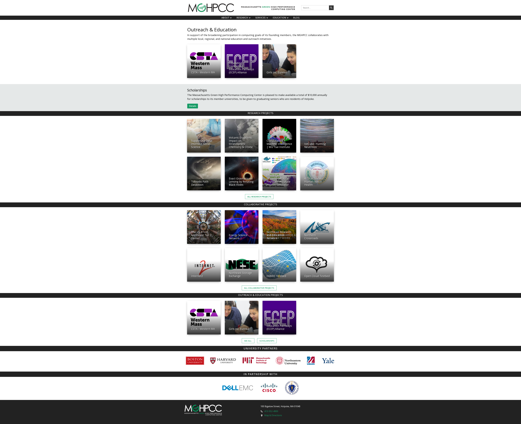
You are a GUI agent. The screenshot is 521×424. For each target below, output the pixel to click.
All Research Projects (259, 196)
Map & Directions (273, 415)
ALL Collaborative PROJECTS (259, 288)
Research (242, 17)
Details (192, 105)
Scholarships (266, 340)
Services (260, 17)
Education (279, 17)
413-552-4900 (271, 411)
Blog (296, 17)
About (225, 17)
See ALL (248, 340)
